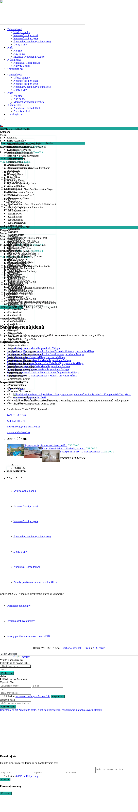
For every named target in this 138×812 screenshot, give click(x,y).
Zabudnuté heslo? (28, 709)
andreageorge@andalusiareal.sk (23, 426)
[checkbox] (2, 776)
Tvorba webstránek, (71, 647)
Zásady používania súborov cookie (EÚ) (35, 582)
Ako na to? (19, 53)
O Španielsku (14, 59)
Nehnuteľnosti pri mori (25, 35)
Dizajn (87, 647)
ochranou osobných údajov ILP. (32, 696)
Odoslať (5, 779)
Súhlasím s (27, 696)
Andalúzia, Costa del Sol (26, 62)
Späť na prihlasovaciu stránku (54, 709)
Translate (25, 656)
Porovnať (5, 793)
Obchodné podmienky (18, 605)
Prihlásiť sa (6, 673)
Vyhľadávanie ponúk (24, 490)
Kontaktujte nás (15, 68)
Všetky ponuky (21, 32)
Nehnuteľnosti (14, 29)
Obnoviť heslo (8, 706)
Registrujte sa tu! (9, 709)
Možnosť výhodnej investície (28, 56)
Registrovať (57, 696)
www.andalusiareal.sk (18, 432)
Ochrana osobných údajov (21, 620)
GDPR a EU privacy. (27, 776)
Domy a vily (20, 44)
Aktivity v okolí (21, 65)
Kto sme (17, 50)
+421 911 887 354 (16, 415)
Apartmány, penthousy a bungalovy (32, 41)
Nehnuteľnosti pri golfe (25, 38)
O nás (10, 47)
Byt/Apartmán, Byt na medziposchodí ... (45, 445)
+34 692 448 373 (16, 420)
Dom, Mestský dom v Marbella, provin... (63, 448)
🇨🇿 (1, 125)
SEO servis (99, 647)
